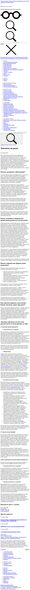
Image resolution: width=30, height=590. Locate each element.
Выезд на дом (6, 74)
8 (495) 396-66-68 (7, 65)
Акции (5, 73)
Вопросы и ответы (7, 570)
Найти (2, 44)
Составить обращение (8, 115)
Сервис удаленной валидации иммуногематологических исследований (13, 96)
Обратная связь (24, 58)
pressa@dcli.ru (4, 508)
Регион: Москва (13, 1)
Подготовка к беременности (10, 127)
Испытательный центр (8, 92)
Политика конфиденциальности (8, 588)
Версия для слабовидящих (7, 585)
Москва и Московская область (8, 9)
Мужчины (5, 126)
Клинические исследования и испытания (10, 58)
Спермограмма (6, 100)
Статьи (5, 80)
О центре (5, 75)
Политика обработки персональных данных (13, 110)
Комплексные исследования (10, 68)
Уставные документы (8, 105)
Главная (3, 144)
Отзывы (5, 571)
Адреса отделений (7, 72)
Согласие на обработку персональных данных (14, 111)
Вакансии (5, 555)
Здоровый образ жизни (8, 125)
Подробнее (3, 549)
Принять (27, 549)
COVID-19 (5, 564)
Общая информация (8, 104)
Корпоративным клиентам (7, 57)
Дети (4, 122)
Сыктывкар (18, 9)
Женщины (5, 123)
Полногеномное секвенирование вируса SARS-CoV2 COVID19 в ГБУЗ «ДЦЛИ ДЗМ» (14, 520)
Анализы (5, 70)
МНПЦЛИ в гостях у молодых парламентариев (13, 526)
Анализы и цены (7, 90)
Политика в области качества (10, 109)
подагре (21, 420)
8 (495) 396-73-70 (7, 64)
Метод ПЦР (3, 484)
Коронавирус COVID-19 (9, 577)
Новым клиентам (7, 84)
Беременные (6, 121)
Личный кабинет (9, 2)
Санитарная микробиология (10, 94)
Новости (5, 79)
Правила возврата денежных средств (12, 558)
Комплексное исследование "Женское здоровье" (14, 120)
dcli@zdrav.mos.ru (21, 1)
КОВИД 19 (6, 99)
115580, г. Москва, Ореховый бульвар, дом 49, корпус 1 (14, 537)
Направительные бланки (9, 130)
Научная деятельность (8, 107)
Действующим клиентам (9, 85)
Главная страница (5, 1)
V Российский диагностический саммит (10, 531)
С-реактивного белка (15, 387)
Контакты (5, 116)
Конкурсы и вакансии (8, 106)
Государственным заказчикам (20, 57)
